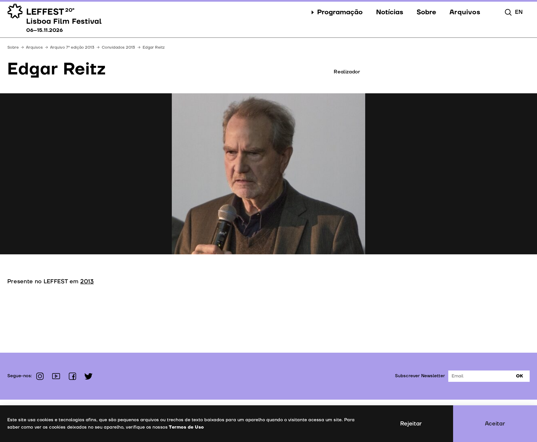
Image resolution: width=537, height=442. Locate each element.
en (519, 12)
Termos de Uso (186, 427)
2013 (87, 281)
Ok (519, 376)
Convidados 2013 (118, 47)
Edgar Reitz (154, 47)
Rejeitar (411, 424)
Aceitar (495, 424)
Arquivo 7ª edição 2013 (72, 47)
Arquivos (34, 47)
